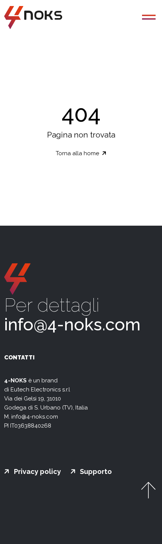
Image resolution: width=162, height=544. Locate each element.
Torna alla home (78, 153)
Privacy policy (36, 471)
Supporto (95, 471)
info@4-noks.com (72, 325)
